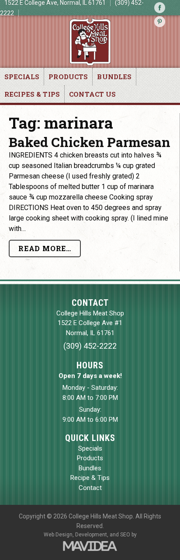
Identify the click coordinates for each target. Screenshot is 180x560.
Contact (90, 488)
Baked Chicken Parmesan (89, 141)
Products (68, 76)
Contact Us (92, 94)
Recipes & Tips (32, 94)
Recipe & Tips (90, 478)
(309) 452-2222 (90, 345)
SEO (125, 535)
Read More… (44, 248)
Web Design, (59, 535)
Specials (21, 76)
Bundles (114, 76)
